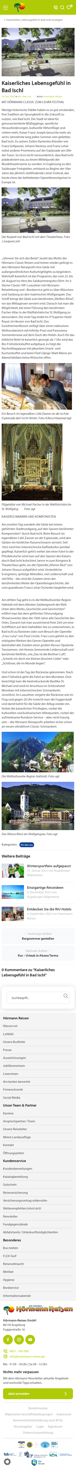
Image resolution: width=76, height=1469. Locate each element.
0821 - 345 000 (19, 1351)
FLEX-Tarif (9, 1256)
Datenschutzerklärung (38, 1432)
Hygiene (8, 1280)
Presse (7, 1050)
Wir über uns (24, 96)
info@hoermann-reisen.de (27, 1356)
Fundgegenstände (15, 1224)
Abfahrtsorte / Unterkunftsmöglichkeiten (30, 1232)
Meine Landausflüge (17, 1137)
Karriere (8, 1113)
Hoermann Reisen (53, 96)
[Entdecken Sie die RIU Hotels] (13, 913)
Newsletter (10, 1216)
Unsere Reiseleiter (15, 1129)
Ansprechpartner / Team (19, 1121)
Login (40, 1426)
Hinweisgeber (23, 1426)
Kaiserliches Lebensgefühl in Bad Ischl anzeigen (34, 19)
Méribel (8, 1272)
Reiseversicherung (15, 1192)
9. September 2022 (39, 914)
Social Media (11, 1097)
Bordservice (11, 1288)
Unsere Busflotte (14, 1042)
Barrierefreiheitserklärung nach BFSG (38, 1420)
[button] (7, 1461)
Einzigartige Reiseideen (45, 887)
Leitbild (8, 1034)
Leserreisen (10, 1074)
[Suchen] (66, 995)
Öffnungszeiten (13, 1153)
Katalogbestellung (15, 1177)
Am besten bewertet (16, 1082)
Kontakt (8, 1145)
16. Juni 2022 (8, 96)
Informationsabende (17, 1296)
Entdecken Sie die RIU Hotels (49, 909)
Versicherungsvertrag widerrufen (25, 1200)
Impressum (64, 1414)
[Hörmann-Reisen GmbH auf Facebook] (8, 1339)
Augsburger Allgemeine (43, 897)
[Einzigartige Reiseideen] (13, 892)
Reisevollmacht (13, 1264)
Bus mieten (10, 1248)
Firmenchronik (13, 1089)
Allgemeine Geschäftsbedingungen (29, 1414)
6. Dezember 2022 (39, 892)
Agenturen (55, 1426)
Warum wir (10, 1026)
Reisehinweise (38, 1408)
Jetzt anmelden (18, 1394)
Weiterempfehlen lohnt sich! (22, 1208)
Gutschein (10, 1184)
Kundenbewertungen (17, 1168)
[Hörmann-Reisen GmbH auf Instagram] (19, 1339)
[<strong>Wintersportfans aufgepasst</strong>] (13, 870)
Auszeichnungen (14, 1058)
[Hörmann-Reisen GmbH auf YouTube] (30, 1339)
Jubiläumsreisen (14, 1066)
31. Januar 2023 (37, 870)
